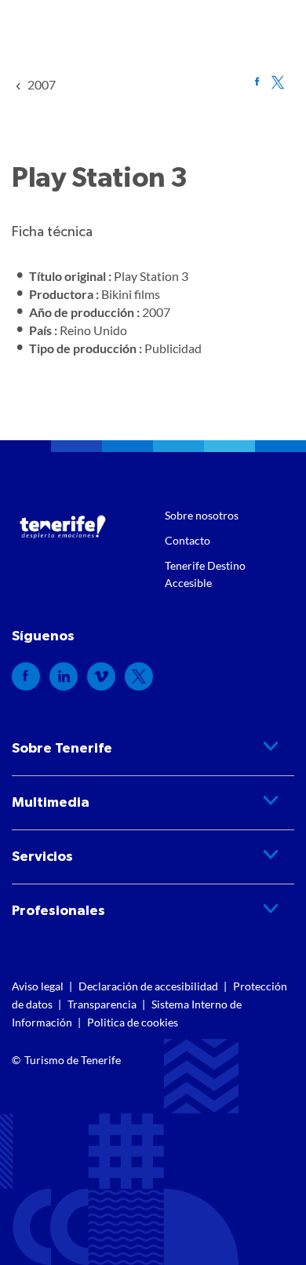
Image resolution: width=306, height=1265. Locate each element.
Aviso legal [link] (38, 986)
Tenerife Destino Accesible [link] (205, 574)
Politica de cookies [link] (132, 1022)
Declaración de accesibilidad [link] (148, 986)
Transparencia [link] (102, 1004)
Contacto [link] (187, 540)
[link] (41, 84)
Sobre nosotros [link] (202, 515)
